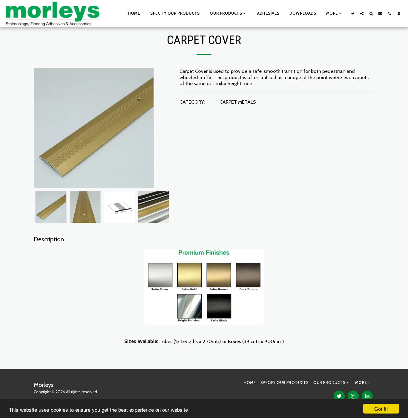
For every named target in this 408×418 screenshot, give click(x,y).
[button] (228, 13)
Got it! (381, 408)
